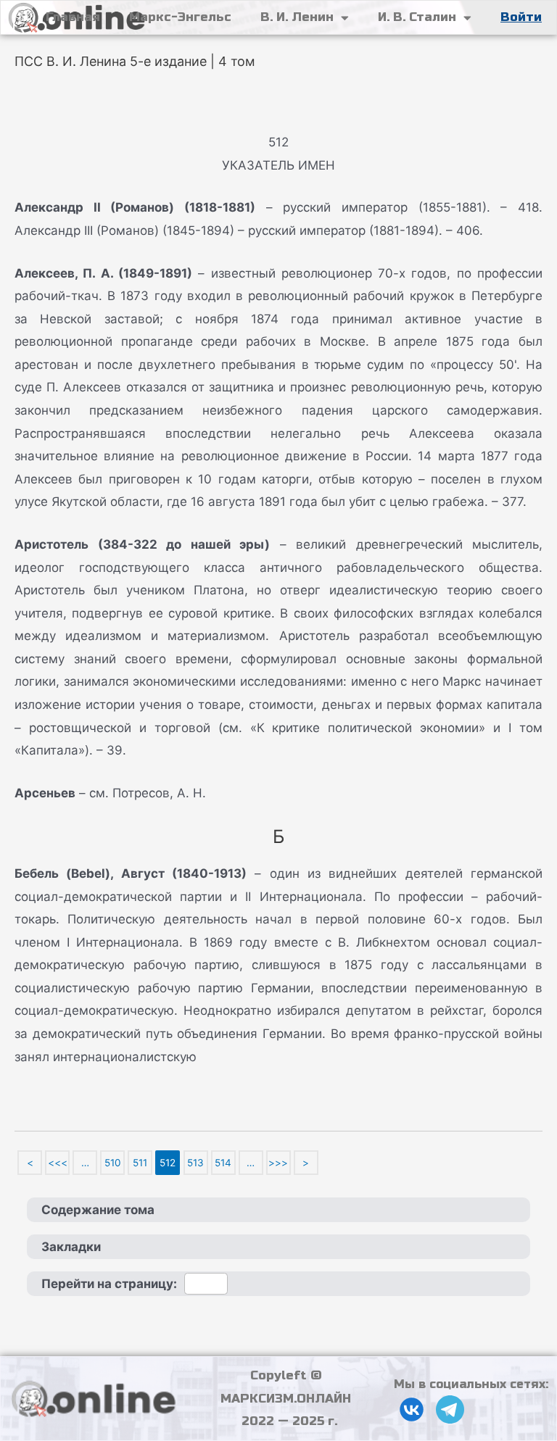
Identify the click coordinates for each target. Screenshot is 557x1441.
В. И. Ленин (297, 17)
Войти (521, 17)
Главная (73, 17)
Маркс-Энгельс (180, 17)
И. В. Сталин (417, 17)
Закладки (71, 1246)
